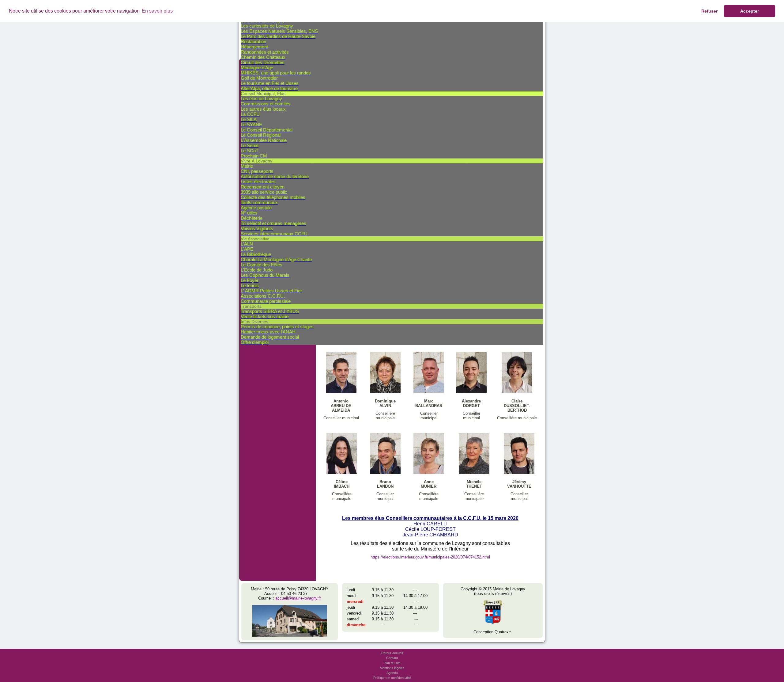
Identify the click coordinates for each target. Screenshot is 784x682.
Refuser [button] (709, 11)
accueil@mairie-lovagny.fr (298, 598)
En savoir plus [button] (157, 10)
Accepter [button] (749, 11)
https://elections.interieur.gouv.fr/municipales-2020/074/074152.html (430, 557)
